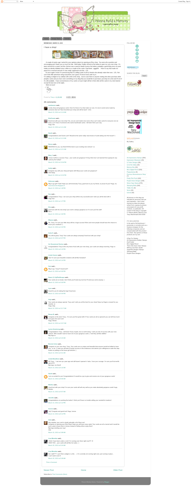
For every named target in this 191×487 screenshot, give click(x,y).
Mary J (50, 155)
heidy (50, 168)
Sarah (50, 133)
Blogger (106, 482)
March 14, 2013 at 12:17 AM (57, 308)
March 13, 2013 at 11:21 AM (57, 149)
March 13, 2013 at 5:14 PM (56, 260)
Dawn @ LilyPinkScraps (56, 277)
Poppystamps (131, 172)
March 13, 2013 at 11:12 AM (57, 138)
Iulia (49, 420)
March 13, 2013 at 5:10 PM (56, 249)
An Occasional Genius (56, 244)
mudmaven (52, 105)
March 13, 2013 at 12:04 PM (57, 162)
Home (46, 38)
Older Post (117, 470)
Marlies (50, 384)
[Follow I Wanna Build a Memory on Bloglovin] (133, 68)
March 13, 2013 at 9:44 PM (56, 293)
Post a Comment (51, 462)
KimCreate (51, 118)
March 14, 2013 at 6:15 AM (56, 367)
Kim (49, 207)
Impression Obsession (134, 160)
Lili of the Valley (132, 165)
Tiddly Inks (130, 188)
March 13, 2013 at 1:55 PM (56, 214)
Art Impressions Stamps (134, 157)
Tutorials (67, 38)
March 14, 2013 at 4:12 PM (56, 403)
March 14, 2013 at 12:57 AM (57, 323)
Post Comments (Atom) (59, 474)
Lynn (50, 288)
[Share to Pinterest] (75, 97)
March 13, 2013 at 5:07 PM (56, 238)
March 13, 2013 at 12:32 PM (57, 175)
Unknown (51, 181)
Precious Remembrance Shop (136, 174)
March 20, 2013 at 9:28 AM (56, 458)
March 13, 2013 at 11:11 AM (57, 127)
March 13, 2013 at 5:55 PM (56, 271)
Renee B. (51, 314)
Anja (49, 299)
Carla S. (51, 233)
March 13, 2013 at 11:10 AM (57, 112)
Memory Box (131, 167)
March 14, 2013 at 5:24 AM (56, 338)
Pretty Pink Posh (132, 178)
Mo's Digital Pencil (132, 169)
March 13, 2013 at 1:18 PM (56, 188)
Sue (49, 194)
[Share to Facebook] (73, 97)
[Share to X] (71, 97)
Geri (49, 266)
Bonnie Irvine (52, 344)
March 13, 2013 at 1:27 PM (56, 201)
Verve (128, 190)
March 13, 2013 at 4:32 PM (56, 227)
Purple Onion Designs (134, 180)
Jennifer (51, 397)
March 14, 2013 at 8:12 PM (56, 414)
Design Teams (56, 38)
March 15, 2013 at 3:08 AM (56, 432)
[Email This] (67, 97)
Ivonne (50, 409)
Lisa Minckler (52, 438)
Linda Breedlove (53, 359)
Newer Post (49, 470)
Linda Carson (52, 255)
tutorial (129, 192)
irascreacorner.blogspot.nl (56, 185)
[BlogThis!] (69, 97)
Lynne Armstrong (54, 329)
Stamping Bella (131, 185)
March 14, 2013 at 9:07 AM (56, 391)
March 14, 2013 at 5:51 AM (56, 353)
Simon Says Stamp (133, 183)
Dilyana (50, 220)
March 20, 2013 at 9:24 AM (56, 445)
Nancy (50, 144)
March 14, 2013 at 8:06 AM (56, 379)
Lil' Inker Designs (132, 162)
